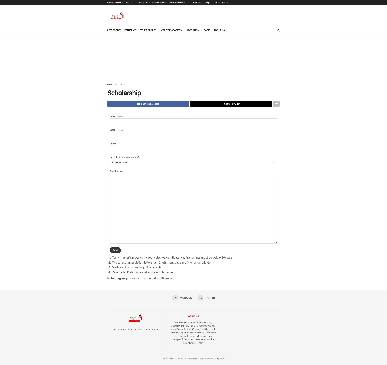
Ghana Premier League (117, 2)
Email (117, 129)
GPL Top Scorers (171, 30)
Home (109, 84)
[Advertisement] (193, 57)
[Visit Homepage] (117, 15)
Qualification (116, 171)
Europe (207, 2)
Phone (113, 143)
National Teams (158, 2)
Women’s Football (175, 2)
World (224, 2)
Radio (207, 30)
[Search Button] (278, 30)
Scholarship (120, 84)
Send (115, 250)
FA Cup (133, 2)
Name (117, 116)
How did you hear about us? (124, 157)
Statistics (193, 30)
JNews (171, 358)
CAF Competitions (193, 2)
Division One (143, 2)
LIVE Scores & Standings (121, 30)
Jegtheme (220, 358)
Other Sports (148, 30)
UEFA (216, 2)
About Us (219, 30)
